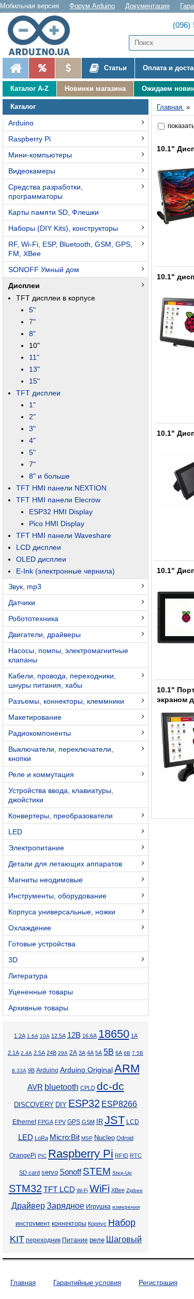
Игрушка (98, 1206)
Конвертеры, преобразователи (60, 816)
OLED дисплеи (41, 559)
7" (32, 322)
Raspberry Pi (29, 139)
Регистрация (158, 1283)
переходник (43, 1240)
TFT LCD (59, 1189)
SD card (29, 1172)
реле (97, 1240)
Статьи (114, 68)
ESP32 (84, 1103)
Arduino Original (86, 1070)
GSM (88, 1122)
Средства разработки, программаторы (45, 191)
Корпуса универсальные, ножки (61, 912)
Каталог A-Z (29, 88)
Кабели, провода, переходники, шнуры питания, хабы (62, 680)
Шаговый (124, 1239)
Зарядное (65, 1205)
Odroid (124, 1138)
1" (32, 405)
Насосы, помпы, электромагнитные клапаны (68, 655)
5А (98, 1053)
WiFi (99, 1188)
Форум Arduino (92, 6)
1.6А (32, 1036)
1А (134, 1036)
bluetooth (61, 1087)
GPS (73, 1122)
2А (73, 1052)
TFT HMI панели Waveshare (63, 535)
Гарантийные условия (87, 1283)
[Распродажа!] (41, 68)
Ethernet (24, 1122)
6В (127, 1053)
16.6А (89, 1036)
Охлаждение (29, 928)
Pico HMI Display (56, 523)
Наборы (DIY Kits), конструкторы (63, 228)
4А (90, 1053)
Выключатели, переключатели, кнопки (60, 754)
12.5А (58, 1036)
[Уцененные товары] (68, 68)
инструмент (33, 1223)
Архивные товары (38, 1008)
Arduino (21, 123)
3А (82, 1053)
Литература (28, 976)
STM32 (25, 1188)
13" (34, 369)
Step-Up (122, 1173)
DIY (61, 1104)
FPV (60, 1122)
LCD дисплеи (38, 547)
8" (32, 333)
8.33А (19, 1070)
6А (118, 1053)
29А (63, 1053)
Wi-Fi (82, 1190)
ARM (127, 1068)
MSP (87, 1138)
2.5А (39, 1053)
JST (115, 1120)
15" (34, 381)
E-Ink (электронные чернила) (65, 571)
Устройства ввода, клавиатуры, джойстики (60, 795)
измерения (126, 1207)
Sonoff (70, 1172)
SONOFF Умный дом (43, 269)
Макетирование (35, 717)
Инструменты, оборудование (57, 896)
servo (49, 1172)
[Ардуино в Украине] (15, 68)
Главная (23, 1283)
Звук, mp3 (24, 586)
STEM (97, 1171)
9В (31, 1070)
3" (32, 428)
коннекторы (69, 1223)
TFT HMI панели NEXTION (61, 488)
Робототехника (33, 618)
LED (15, 832)
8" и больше (49, 476)
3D (13, 960)
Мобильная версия (29, 6)
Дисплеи (24, 285)
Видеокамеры (31, 171)
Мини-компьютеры (40, 155)
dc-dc (110, 1086)
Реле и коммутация (41, 774)
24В (51, 1053)
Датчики (21, 602)
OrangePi (22, 1155)
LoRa (41, 1138)
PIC (42, 1156)
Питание (75, 1240)
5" (32, 310)
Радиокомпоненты (39, 733)
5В (108, 1051)
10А (45, 1036)
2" (32, 417)
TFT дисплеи (38, 393)
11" (34, 357)
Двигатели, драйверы (44, 634)
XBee (118, 1190)
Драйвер (28, 1205)
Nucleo (104, 1138)
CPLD (87, 1088)
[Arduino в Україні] (43, 35)
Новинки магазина (95, 88)
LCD (132, 1121)
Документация (147, 6)
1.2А (19, 1036)
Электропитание (36, 848)
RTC (136, 1155)
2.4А (26, 1053)
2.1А (13, 1053)
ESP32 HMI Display (61, 512)
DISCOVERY (34, 1104)
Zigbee (134, 1190)
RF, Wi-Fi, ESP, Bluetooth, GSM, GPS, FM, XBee (70, 249)
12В (74, 1035)
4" (32, 440)
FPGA (45, 1122)
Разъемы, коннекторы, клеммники (66, 701)
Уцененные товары (40, 992)
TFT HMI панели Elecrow (58, 500)
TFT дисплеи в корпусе (55, 298)
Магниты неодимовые (45, 880)
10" (34, 345)
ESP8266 (119, 1104)
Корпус (97, 1224)
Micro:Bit (65, 1137)
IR (99, 1122)
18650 (113, 1033)
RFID (121, 1155)
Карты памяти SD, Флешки (53, 212)
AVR (35, 1087)
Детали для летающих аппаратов (65, 864)
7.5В (137, 1053)
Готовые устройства (42, 944)
